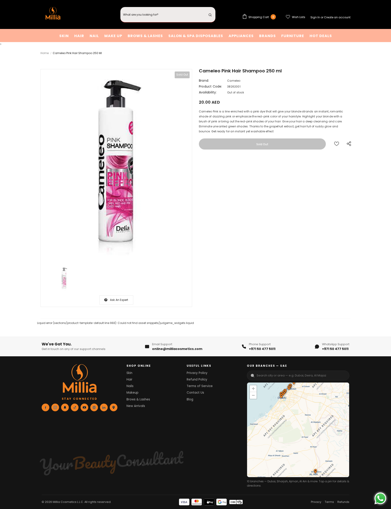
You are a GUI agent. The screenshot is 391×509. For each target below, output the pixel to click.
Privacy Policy (197, 373)
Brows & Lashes (138, 399)
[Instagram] (55, 407)
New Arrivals (135, 406)
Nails (130, 386)
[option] (116, 165)
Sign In (315, 17)
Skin (129, 373)
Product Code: (210, 86)
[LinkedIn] (104, 407)
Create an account (337, 17)
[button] (289, 388)
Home (45, 53)
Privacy (316, 502)
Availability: (208, 92)
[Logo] (53, 15)
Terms (329, 502)
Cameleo (233, 81)
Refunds (343, 502)
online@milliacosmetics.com (177, 349)
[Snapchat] (65, 407)
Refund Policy (197, 379)
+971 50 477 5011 (262, 349)
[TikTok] (75, 407)
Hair (129, 379)
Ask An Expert (119, 300)
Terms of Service (200, 386)
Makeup (132, 392)
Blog (190, 399)
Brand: (204, 80)
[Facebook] (45, 407)
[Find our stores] (113, 407)
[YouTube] (84, 407)
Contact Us (195, 392)
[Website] (94, 407)
